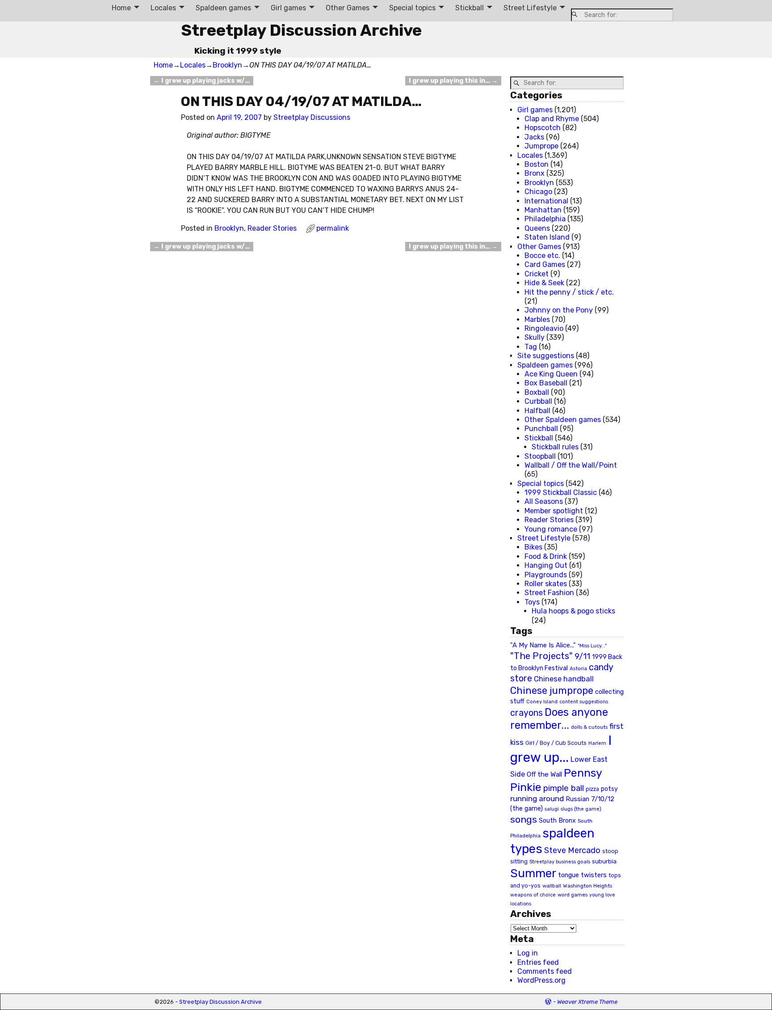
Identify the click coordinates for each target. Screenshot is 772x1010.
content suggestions (583, 701)
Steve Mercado (572, 850)
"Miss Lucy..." (592, 645)
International (546, 201)
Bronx (534, 173)
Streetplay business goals (559, 862)
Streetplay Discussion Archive (301, 30)
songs (523, 819)
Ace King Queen (551, 374)
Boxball (536, 392)
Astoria (578, 668)
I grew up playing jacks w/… (202, 81)
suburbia (604, 861)
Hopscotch (542, 127)
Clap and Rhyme (551, 118)
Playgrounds (545, 575)
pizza (592, 789)
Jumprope (541, 146)
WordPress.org (541, 980)
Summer (533, 873)
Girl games (288, 8)
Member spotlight (553, 511)
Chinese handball (564, 678)
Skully (534, 337)
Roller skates (545, 583)
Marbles (537, 319)
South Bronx (557, 820)
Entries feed (538, 962)
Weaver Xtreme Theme (587, 1001)
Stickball (469, 8)
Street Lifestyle (530, 8)
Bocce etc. (542, 255)
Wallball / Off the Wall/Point (570, 465)
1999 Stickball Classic (560, 492)
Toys (532, 602)
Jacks (534, 137)
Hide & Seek (544, 283)
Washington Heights (587, 886)
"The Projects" (541, 656)
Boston (536, 164)
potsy (609, 788)
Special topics (412, 8)
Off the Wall (544, 774)
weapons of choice (533, 895)
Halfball (537, 410)
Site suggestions (545, 355)
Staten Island (547, 237)
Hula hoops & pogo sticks (573, 611)
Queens (537, 228)
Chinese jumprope (551, 690)
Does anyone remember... (559, 719)
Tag (530, 346)
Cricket (536, 274)
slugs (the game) (581, 809)
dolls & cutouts (589, 727)
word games (572, 895)
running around (537, 798)
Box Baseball (545, 383)
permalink (332, 228)
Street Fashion (549, 592)
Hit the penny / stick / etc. (569, 292)
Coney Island (542, 701)
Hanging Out (545, 565)
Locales (163, 8)
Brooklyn (227, 65)
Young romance (550, 529)
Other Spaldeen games (562, 419)
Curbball (538, 401)
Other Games (347, 8)
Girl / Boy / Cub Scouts (556, 743)
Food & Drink (545, 556)
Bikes (533, 547)
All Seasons (543, 501)
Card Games (544, 264)
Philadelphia (545, 219)
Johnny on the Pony (558, 310)
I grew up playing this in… (453, 81)
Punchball (541, 428)
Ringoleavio (543, 328)
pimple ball (563, 788)
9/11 (582, 656)
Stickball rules (555, 447)
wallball (551, 886)
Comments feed (544, 971)
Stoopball (540, 456)
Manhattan (543, 210)
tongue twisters (582, 875)
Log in (527, 953)
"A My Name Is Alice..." (543, 645)
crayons (526, 713)
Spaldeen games (223, 8)
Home (121, 8)
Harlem (597, 743)
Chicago (538, 191)
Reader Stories (272, 228)
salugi (552, 809)
